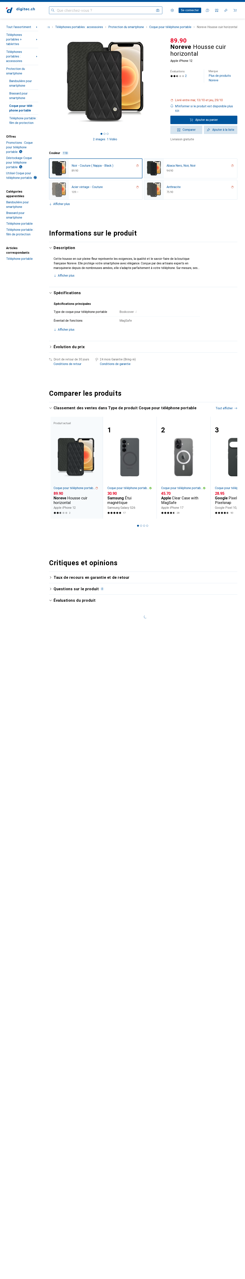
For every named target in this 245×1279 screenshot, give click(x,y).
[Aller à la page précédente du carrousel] (56, 468)
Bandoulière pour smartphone (20, 83)
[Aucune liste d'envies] (226, 10)
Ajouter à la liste (223, 130)
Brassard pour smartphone (18, 96)
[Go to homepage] (20, 10)
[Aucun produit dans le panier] (235, 10)
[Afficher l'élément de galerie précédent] (48, 82)
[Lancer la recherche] (53, 10)
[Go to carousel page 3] (144, 526)
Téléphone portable (19, 223)
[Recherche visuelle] (157, 10)
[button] (203, 100)
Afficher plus (61, 204)
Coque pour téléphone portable (21, 108)
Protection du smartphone (15, 71)
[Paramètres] (172, 10)
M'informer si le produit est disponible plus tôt (204, 108)
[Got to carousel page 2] (104, 134)
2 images (99, 139)
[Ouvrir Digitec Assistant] (207, 10)
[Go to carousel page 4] (147, 526)
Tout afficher (224, 408)
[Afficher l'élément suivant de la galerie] (162, 82)
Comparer (189, 130)
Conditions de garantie (115, 364)
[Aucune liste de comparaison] (217, 10)
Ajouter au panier (206, 120)
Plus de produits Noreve (220, 76)
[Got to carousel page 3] (108, 134)
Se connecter (190, 10)
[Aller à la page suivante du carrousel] (230, 468)
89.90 (178, 40)
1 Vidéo (112, 139)
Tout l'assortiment (18, 27)
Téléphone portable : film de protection (23, 120)
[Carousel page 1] (101, 134)
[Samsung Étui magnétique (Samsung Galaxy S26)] (130, 468)
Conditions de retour (67, 364)
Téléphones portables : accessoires (14, 56)
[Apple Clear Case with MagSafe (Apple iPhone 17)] (183, 468)
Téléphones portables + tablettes (14, 39)
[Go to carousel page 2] (141, 526)
